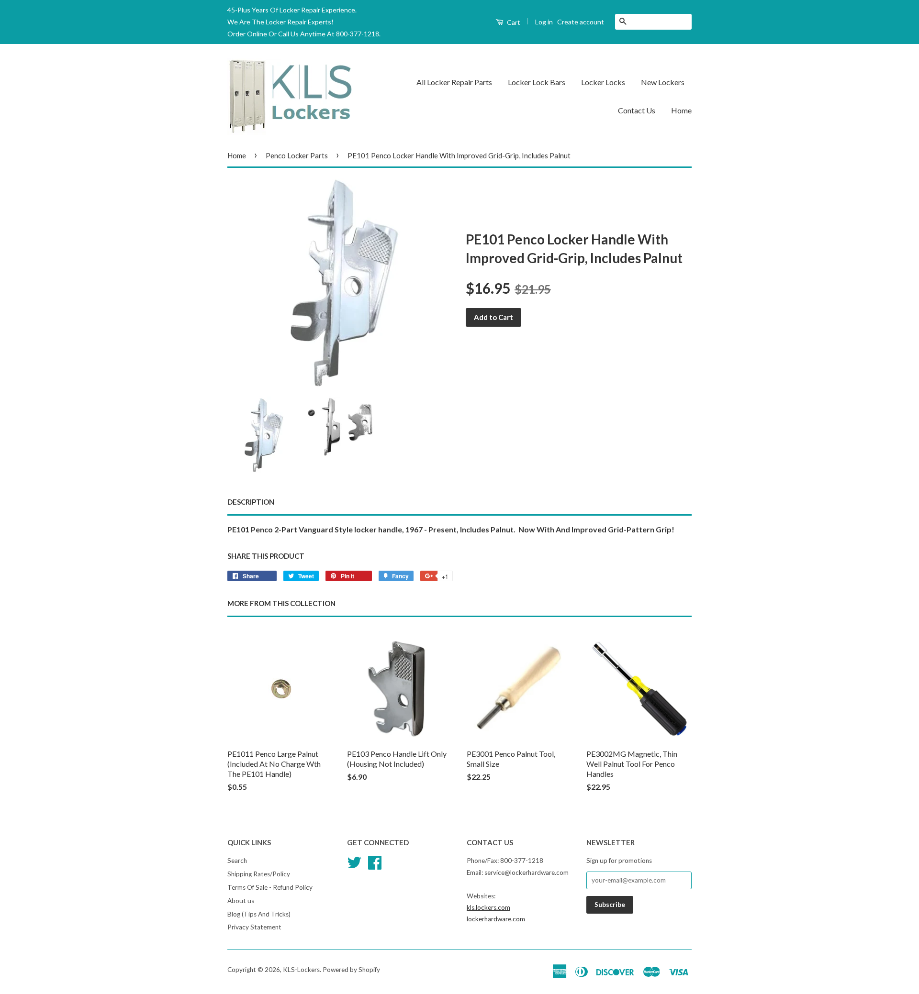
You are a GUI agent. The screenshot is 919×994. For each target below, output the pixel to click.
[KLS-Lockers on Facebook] (375, 861)
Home (681, 110)
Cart (512, 22)
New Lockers (662, 82)
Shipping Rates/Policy (258, 874)
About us (240, 901)
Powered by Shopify (351, 969)
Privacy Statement (254, 927)
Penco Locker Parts (297, 155)
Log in (544, 22)
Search (237, 860)
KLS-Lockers (301, 969)
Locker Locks (603, 82)
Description (250, 501)
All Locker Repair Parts (454, 82)
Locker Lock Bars (536, 82)
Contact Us (636, 110)
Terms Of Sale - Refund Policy (270, 887)
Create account (580, 22)
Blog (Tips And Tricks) (259, 914)
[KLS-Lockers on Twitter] (354, 861)
